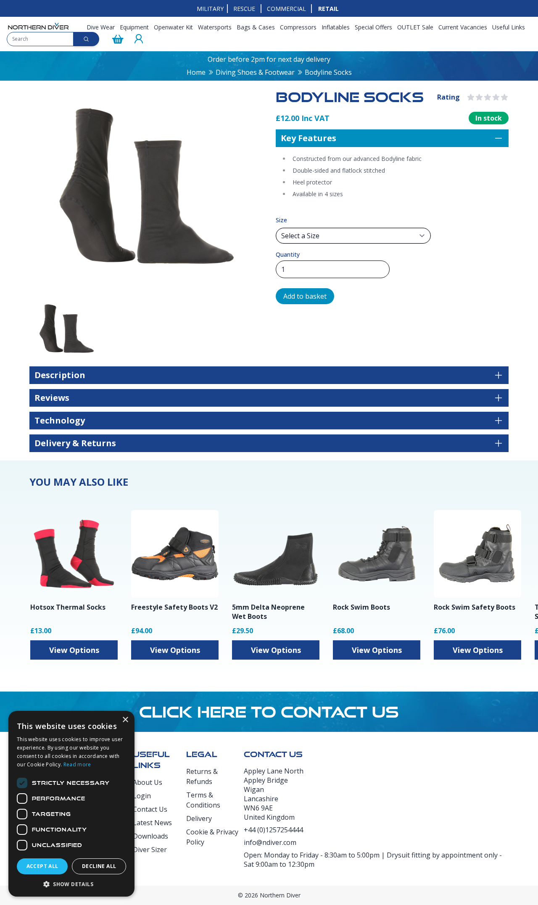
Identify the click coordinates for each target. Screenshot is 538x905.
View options (74, 650)
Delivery (199, 818)
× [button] (125, 720)
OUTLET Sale (415, 27)
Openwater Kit (173, 27)
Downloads (150, 836)
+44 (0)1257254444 (273, 829)
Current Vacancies (462, 27)
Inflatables (336, 27)
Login (142, 795)
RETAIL (328, 9)
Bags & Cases (256, 27)
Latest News (152, 822)
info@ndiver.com (270, 842)
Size (281, 220)
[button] (71, 884)
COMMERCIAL (286, 9)
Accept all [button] (42, 866)
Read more (77, 764)
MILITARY (210, 9)
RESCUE (244, 9)
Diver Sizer (150, 849)
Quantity (288, 254)
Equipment (134, 27)
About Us (147, 782)
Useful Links (508, 27)
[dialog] (71, 804)
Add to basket (305, 296)
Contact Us (150, 809)
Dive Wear (101, 27)
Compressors (298, 27)
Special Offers (373, 27)
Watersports (215, 27)
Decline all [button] (99, 866)
